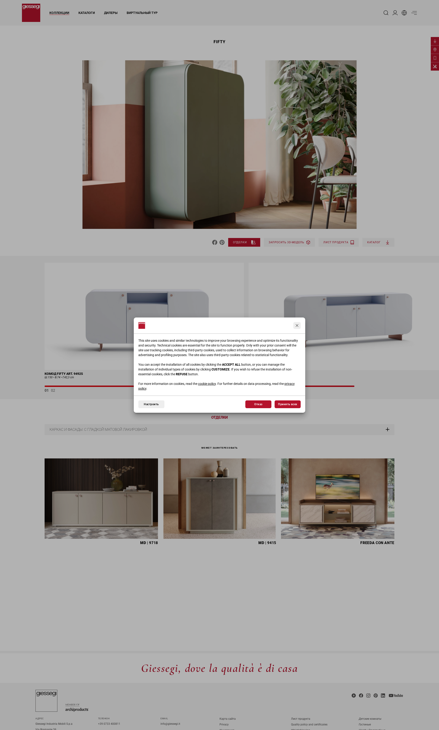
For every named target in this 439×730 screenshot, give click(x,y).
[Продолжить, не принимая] (297, 325)
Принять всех (287, 404)
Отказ (258, 404)
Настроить (151, 404)
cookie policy (207, 384)
